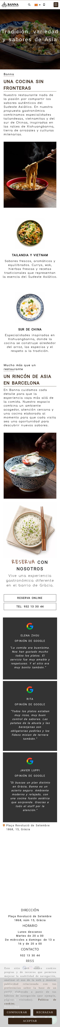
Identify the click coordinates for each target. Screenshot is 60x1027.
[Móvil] (44, 5)
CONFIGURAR (17, 1012)
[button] (56, 4)
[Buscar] (29, 5)
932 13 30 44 (30, 955)
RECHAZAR (44, 1012)
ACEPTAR (30, 1020)
